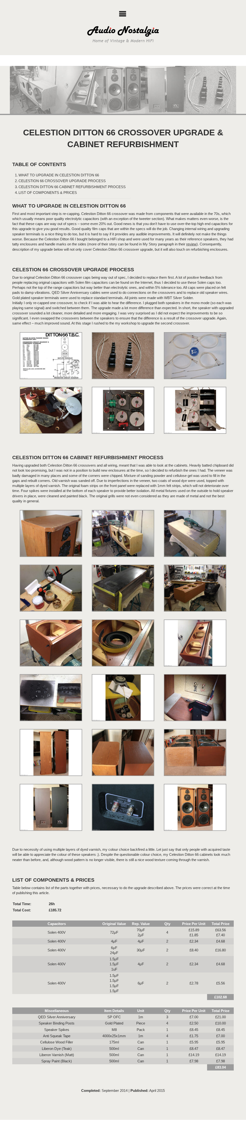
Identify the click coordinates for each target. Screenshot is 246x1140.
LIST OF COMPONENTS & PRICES (47, 193)
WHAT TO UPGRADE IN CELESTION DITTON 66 (58, 175)
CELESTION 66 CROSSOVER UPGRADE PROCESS (62, 181)
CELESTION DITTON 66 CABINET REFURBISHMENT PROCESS (72, 187)
